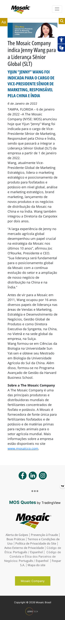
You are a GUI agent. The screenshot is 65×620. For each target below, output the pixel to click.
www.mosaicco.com (23, 448)
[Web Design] (32, 611)
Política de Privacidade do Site (35, 543)
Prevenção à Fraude (44, 535)
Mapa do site (36, 565)
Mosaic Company (33, 581)
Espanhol (36, 552)
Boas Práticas (15, 539)
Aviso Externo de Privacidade (24, 548)
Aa (3, 21)
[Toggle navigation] (57, 9)
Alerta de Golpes (17, 535)
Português (20, 552)
